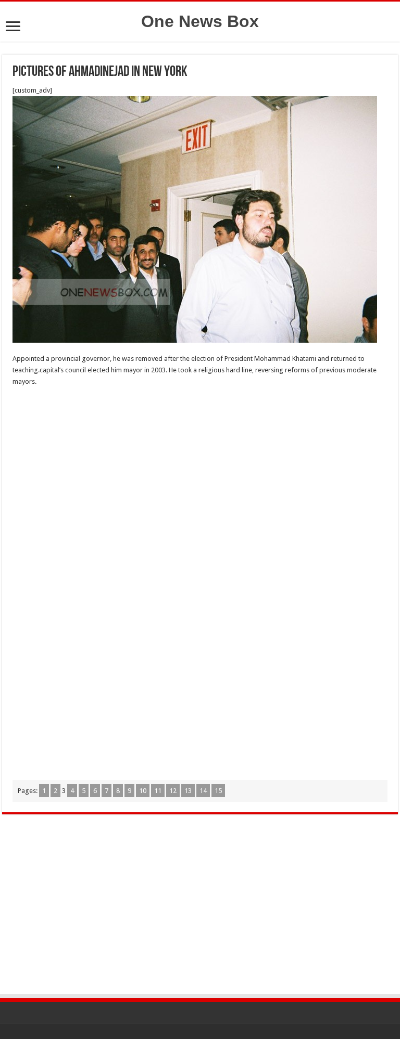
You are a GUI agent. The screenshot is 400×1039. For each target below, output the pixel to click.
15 (218, 791)
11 (157, 791)
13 (188, 791)
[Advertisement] (200, 470)
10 (142, 791)
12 (173, 791)
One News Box (200, 21)
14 (203, 791)
